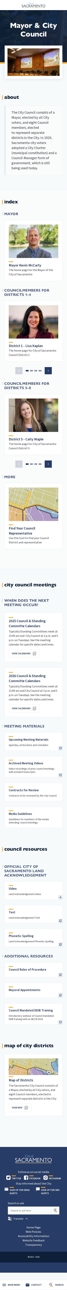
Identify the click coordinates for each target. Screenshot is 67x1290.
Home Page (33, 1227)
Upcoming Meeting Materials (28, 739)
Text (12, 912)
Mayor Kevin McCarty (25, 265)
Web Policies (33, 1232)
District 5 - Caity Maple (26, 439)
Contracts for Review (24, 790)
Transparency (33, 1245)
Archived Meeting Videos (26, 763)
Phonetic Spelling (21, 936)
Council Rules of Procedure (27, 969)
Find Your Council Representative (22, 531)
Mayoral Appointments (24, 990)
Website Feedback (33, 1240)
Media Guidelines (20, 814)
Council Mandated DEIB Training (31, 1010)
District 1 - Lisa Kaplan (26, 345)
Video (13, 888)
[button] (19, 370)
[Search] (55, 1210)
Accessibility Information (33, 1236)
